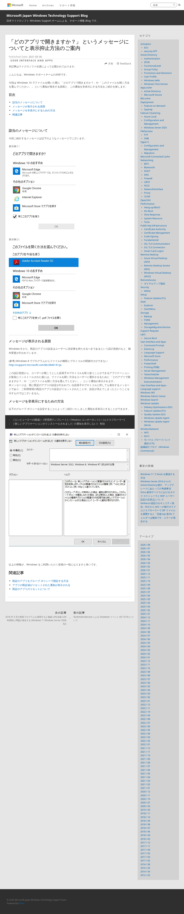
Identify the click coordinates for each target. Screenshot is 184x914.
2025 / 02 (145, 610)
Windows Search (149, 399)
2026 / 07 (145, 548)
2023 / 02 (145, 697)
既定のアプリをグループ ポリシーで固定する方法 (40, 581)
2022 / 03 (145, 737)
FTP (146, 134)
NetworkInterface (153, 189)
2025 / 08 (145, 588)
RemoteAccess (148, 280)
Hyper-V (145, 142)
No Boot (148, 211)
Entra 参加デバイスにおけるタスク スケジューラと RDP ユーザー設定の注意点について (158, 496)
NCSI (146, 185)
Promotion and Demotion (158, 73)
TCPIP (147, 196)
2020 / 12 (145, 791)
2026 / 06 (145, 552)
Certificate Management (157, 232)
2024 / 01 (145, 657)
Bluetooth (149, 167)
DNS (146, 174)
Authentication (152, 58)
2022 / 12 (145, 704)
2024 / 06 (145, 639)
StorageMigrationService (157, 327)
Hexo (21, 903)
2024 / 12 (145, 617)
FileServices (147, 131)
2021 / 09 (145, 759)
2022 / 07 (145, 722)
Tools (147, 222)
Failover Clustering (150, 113)
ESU (146, 47)
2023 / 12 (145, 661)
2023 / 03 (145, 693)
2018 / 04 (145, 835)
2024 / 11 (145, 621)
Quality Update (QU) (154, 414)
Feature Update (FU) (155, 298)
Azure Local (150, 116)
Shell (143, 301)
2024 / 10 (145, 624)
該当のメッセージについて (27, 102)
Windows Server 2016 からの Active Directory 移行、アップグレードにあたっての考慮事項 (157, 485)
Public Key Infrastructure (154, 225)
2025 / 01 (145, 613)
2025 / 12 (145, 573)
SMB (146, 138)
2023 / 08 (145, 675)
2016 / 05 (145, 868)
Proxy (147, 192)
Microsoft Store (152, 356)
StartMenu (149, 309)
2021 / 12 (145, 748)
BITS (146, 163)
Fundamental (151, 240)
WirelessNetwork (150, 429)
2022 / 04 (145, 733)
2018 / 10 (145, 817)
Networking (147, 160)
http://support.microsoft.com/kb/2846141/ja (35, 365)
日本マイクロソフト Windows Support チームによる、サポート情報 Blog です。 (52, 20)
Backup (148, 316)
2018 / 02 (145, 839)
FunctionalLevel (152, 65)
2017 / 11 (145, 846)
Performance (147, 203)
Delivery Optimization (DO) (158, 407)
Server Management (155, 370)
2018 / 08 (145, 824)
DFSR (147, 62)
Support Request (150, 330)
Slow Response (152, 214)
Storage (145, 312)
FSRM (147, 320)
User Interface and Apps (31, 60)
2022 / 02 (145, 740)
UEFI (143, 334)
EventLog (149, 349)
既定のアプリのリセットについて (31, 589)
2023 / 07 (145, 679)
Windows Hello (152, 80)
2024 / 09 (145, 628)
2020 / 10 (145, 799)
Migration (149, 153)
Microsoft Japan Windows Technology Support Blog (47, 15)
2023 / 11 (145, 664)
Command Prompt (154, 345)
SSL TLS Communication (157, 243)
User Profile (150, 76)
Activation (146, 44)
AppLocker (146, 87)
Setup (144, 294)
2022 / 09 (145, 715)
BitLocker (146, 98)
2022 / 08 (145, 719)
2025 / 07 (145, 592)
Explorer (148, 305)
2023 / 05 (145, 686)
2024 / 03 (145, 650)
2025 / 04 (145, 602)
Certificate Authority (155, 229)
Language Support (154, 352)
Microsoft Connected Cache (155, 156)
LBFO (147, 182)
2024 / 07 (145, 635)
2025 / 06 (145, 595)
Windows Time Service (156, 84)
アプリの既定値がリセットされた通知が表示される (41, 585)
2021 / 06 (145, 770)
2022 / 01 (145, 744)
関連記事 (17, 114)
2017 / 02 (145, 860)
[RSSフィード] (179, 5)
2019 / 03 (145, 809)
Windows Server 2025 (155, 127)
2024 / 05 (145, 642)
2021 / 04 (145, 777)
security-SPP (150, 51)
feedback (125, 63)
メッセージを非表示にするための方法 (33, 110)
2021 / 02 (145, 784)
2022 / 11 (145, 708)
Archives (48, 5)
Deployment (147, 102)
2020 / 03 (145, 806)
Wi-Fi (146, 436)
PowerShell (150, 363)
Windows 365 (148, 392)
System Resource (153, 218)
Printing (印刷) (151, 367)
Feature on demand (154, 105)
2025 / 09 (145, 584)
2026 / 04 (145, 559)
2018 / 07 (145, 828)
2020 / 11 (145, 795)
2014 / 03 (145, 871)
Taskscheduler (151, 374)
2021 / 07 (145, 766)
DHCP (147, 171)
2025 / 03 (145, 606)
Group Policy (151, 69)
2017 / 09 (145, 849)
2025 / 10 (145, 581)
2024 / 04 (145, 646)
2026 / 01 (145, 570)
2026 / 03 (145, 563)
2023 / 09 (145, 671)
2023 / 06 (145, 682)
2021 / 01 (145, 788)
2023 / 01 (145, 701)
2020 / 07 (145, 802)
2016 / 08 (145, 864)
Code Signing (151, 236)
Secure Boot (150, 338)
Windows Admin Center (153, 396)
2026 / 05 (145, 555)
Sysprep (148, 109)
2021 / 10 (145, 755)
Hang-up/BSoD (152, 207)
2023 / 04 (145, 690)
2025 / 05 (145, 599)
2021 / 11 (145, 751)
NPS (146, 432)
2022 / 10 (145, 711)
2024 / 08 (145, 632)
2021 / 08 (145, 762)
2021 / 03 (145, 780)
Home (33, 5)
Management (151, 323)
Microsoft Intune (153, 94)
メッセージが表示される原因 (28, 106)
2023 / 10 (145, 668)
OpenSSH (146, 200)
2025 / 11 (145, 577)
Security (145, 287)
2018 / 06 (145, 831)
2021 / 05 (145, 773)
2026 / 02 (145, 566)
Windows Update (150, 403)
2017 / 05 (145, 853)
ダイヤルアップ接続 (154, 283)
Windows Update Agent (156, 418)
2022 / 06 (145, 726)
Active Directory (149, 54)
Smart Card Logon (154, 251)
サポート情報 (67, 5)
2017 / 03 (145, 857)
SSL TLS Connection (154, 247)
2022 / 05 (145, 730)
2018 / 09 (145, 820)
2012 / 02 (145, 875)
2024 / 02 (145, 653)
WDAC (147, 291)
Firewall (148, 178)
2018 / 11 (145, 813)
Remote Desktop (149, 254)
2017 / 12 (145, 842)
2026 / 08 (145, 544)
